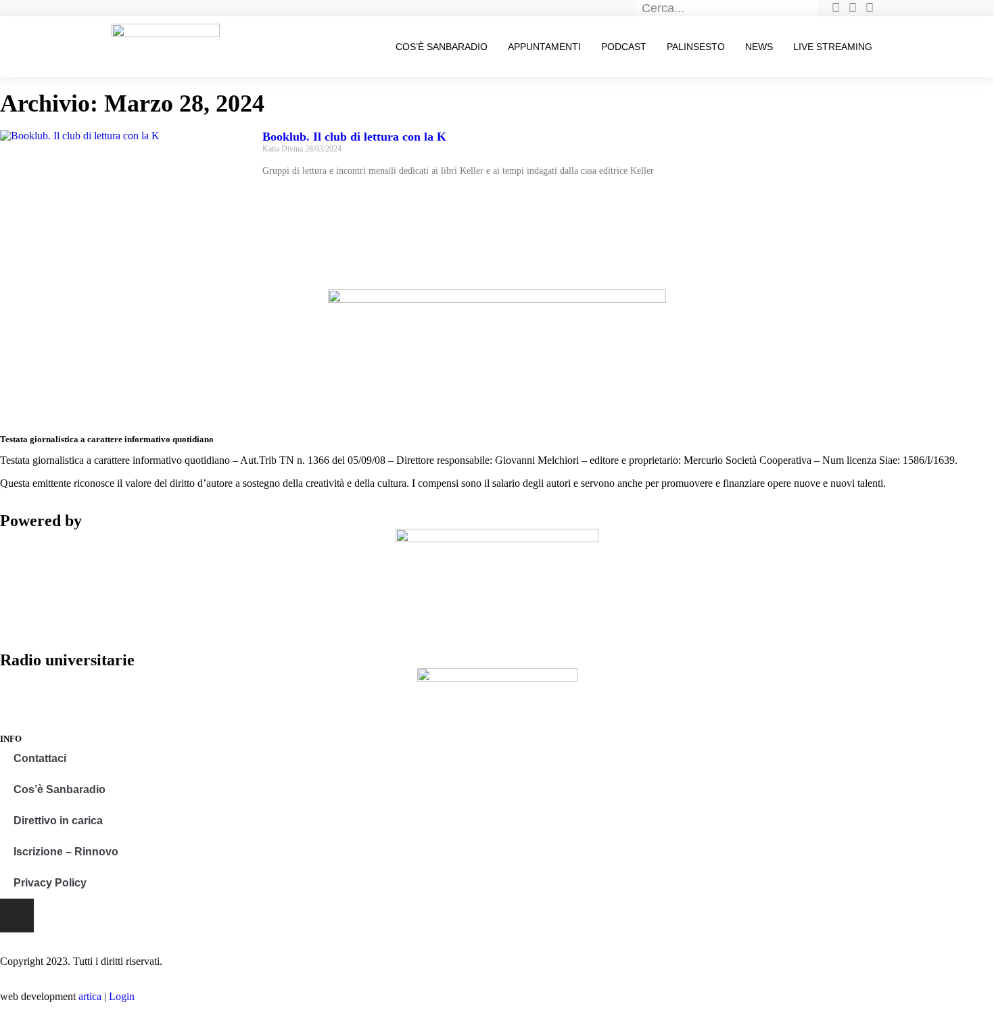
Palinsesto (696, 46)
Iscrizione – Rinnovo (66, 851)
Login (122, 996)
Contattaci (40, 758)
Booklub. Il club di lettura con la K (354, 136)
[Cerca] (810, 8)
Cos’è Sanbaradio (442, 46)
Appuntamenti (544, 46)
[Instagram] (17, 915)
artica (89, 996)
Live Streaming (832, 46)
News (759, 46)
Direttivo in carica (58, 820)
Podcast (623, 46)
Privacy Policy (50, 882)
